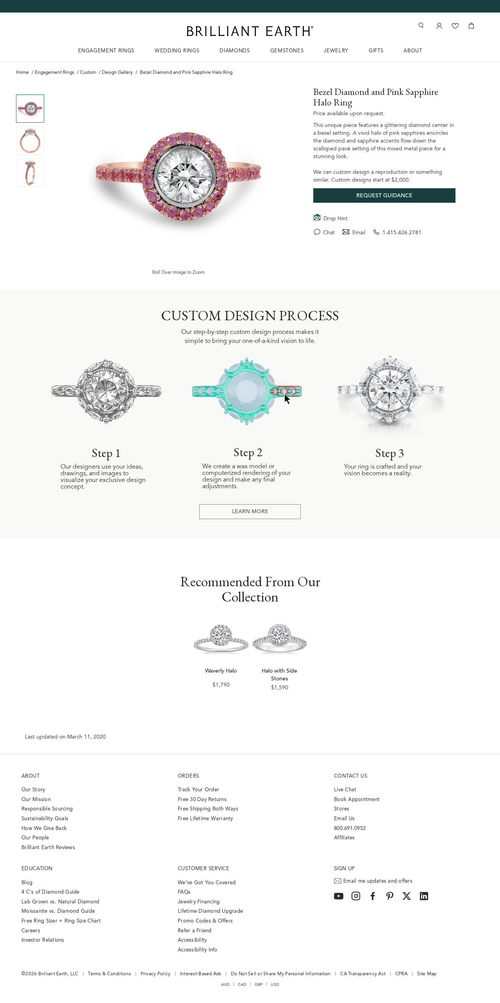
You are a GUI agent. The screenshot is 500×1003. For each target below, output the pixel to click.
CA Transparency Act (363, 974)
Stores (342, 809)
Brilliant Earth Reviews (48, 847)
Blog (26, 882)
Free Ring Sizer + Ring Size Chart (61, 921)
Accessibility (192, 940)
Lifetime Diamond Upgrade (210, 911)
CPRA (401, 974)
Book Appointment (357, 799)
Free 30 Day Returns (202, 799)
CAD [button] (242, 985)
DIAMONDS (235, 51)
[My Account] (438, 25)
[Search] (420, 25)
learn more (250, 512)
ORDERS (188, 776)
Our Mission (36, 799)
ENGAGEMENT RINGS (106, 51)
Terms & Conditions (109, 974)
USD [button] (275, 985)
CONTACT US (350, 776)
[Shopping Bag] (471, 25)
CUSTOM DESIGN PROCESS (250, 316)
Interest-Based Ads (200, 974)
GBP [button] (259, 985)
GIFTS (376, 51)
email (358, 233)
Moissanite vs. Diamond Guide (58, 911)
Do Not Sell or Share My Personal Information (280, 974)
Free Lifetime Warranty (205, 818)
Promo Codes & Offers (205, 921)
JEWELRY (336, 51)
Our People (35, 838)
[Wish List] (455, 25)
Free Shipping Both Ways (208, 809)
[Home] (250, 31)
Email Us (344, 818)
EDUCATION (37, 868)
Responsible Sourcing (47, 809)
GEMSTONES (287, 51)
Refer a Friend (195, 930)
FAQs (184, 892)
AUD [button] (225, 985)
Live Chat (345, 789)
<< (30, 89)
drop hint (335, 219)
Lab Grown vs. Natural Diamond (60, 902)
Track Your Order (198, 789)
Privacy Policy (156, 974)
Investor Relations (42, 940)
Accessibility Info (198, 950)
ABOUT (413, 51)
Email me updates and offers (377, 881)
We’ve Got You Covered (207, 882)
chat (329, 233)
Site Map (427, 974)
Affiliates (344, 838)
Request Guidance (384, 196)
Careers (30, 930)
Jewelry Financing (199, 902)
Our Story (33, 789)
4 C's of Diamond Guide (50, 892)
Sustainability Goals (44, 818)
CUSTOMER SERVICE (203, 868)
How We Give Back (44, 828)
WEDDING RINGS (177, 51)
